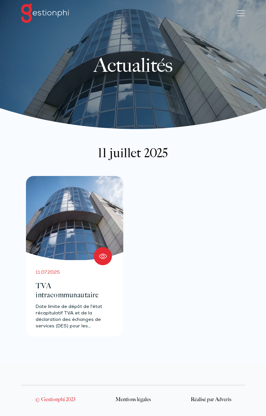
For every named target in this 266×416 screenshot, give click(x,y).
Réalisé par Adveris (211, 399)
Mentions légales (133, 399)
